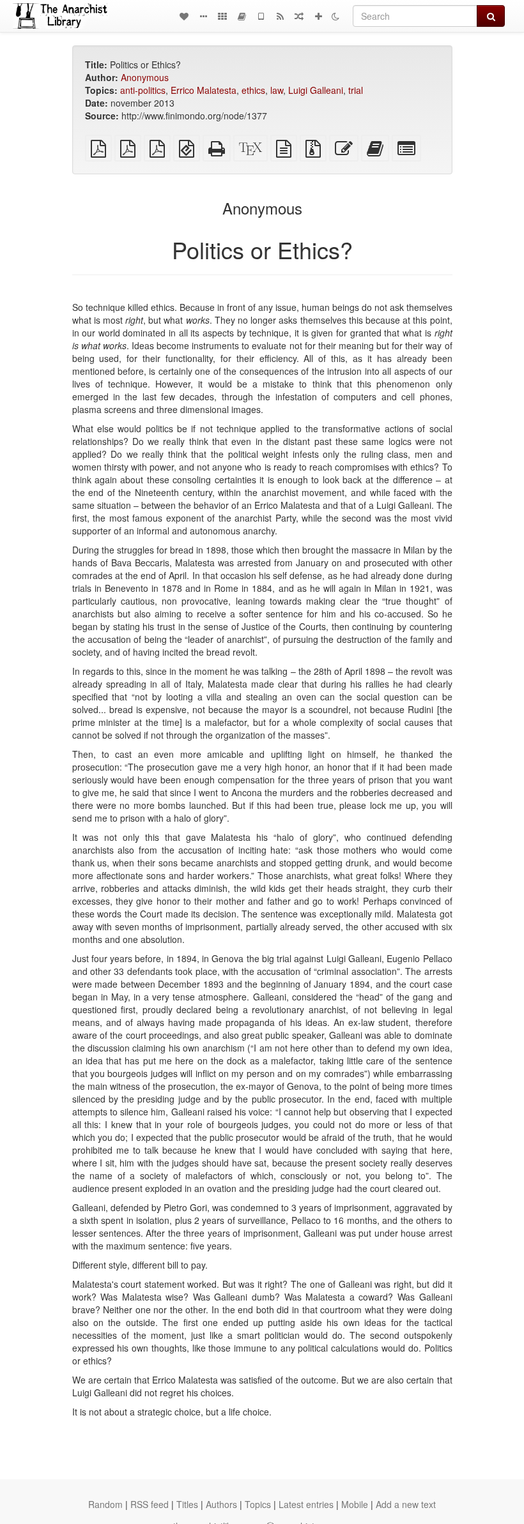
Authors (221, 1504)
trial (355, 90)
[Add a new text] (318, 16)
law (276, 90)
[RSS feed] (279, 16)
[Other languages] (222, 16)
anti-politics (143, 90)
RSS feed (149, 1504)
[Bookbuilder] (241, 16)
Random (105, 1504)
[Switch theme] (335, 16)
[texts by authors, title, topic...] (184, 16)
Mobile (354, 1504)
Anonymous (145, 77)
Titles (187, 1504)
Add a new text (406, 1504)
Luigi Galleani (315, 90)
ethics (253, 90)
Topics (258, 1504)
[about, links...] (203, 16)
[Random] (299, 16)
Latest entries (306, 1504)
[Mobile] (260, 16)
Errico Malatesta (203, 90)
